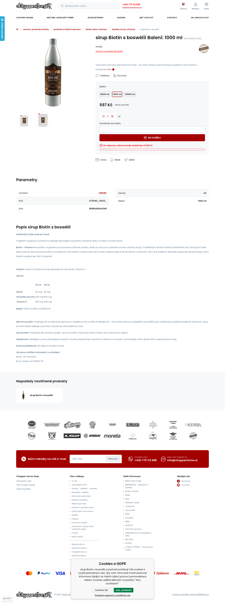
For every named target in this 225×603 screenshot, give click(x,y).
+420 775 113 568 (131, 4)
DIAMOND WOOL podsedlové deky (138, 534)
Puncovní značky (79, 522)
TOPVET (103, 192)
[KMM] (31, 436)
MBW (127, 521)
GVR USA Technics (133, 529)
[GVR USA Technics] (152, 425)
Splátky (75, 515)
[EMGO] (132, 425)
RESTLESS (129, 539)
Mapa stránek (68, 594)
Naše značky (77, 536)
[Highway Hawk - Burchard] (173, 425)
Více (109, 69)
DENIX (127, 495)
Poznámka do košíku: (110, 123)
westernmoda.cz (79, 548)
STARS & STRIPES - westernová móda (139, 548)
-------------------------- (85, 540)
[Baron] (51, 425)
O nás (74, 481)
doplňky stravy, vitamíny (123, 29)
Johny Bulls (130, 510)
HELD (127, 499)
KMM (127, 514)
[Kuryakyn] (51, 436)
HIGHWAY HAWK (132, 502)
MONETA (129, 525)
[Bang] (31, 425)
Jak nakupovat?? (79, 484)
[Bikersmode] (72, 425)
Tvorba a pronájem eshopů (184, 594)
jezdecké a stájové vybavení (67, 29)
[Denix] (92, 425)
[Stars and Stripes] (173, 436)
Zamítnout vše (101, 590)
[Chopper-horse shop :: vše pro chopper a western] (17, 29)
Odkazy (75, 519)
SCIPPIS (128, 543)
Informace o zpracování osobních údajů (83, 527)
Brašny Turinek (131, 491)
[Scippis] (152, 436)
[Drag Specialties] (112, 425)
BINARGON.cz (203, 594)
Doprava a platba (80, 500)
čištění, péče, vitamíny (96, 29)
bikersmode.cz (78, 544)
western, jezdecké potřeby (36, 29)
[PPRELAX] (132, 436)
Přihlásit (113, 459)
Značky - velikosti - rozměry (84, 488)
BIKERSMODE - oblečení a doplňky (136, 486)
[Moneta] (112, 436)
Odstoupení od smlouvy (83, 511)
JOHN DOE (129, 506)
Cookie (75, 533)
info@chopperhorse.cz (132, 7)
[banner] (34, 6)
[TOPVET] (204, 49)
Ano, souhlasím (123, 590)
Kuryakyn (129, 517)
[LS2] (72, 436)
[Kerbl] (193, 425)
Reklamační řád (79, 503)
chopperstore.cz (79, 552)
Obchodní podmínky (81, 496)
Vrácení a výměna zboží (83, 507)
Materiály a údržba (80, 492)
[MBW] (92, 436)
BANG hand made (133, 481)
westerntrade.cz (79, 555)
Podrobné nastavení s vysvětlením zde (112, 595)
